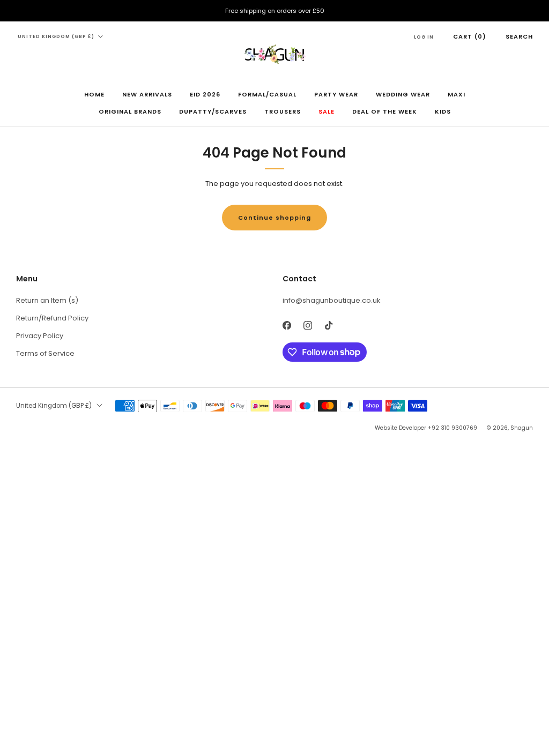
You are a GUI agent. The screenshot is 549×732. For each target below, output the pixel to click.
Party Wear (336, 94)
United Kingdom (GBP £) (56, 36)
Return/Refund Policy (52, 318)
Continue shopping (274, 217)
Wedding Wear (403, 94)
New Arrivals (147, 94)
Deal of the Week (384, 111)
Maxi (456, 94)
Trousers (282, 111)
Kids (443, 111)
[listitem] (274, 10)
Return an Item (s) (47, 300)
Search (519, 36)
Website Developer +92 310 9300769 (426, 428)
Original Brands (130, 111)
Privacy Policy (39, 336)
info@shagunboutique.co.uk (332, 300)
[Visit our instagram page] (307, 325)
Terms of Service (45, 353)
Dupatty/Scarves (213, 111)
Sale (326, 111)
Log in (424, 37)
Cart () (469, 36)
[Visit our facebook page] (286, 325)
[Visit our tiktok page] (328, 325)
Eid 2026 (205, 94)
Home (94, 94)
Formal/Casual (267, 94)
